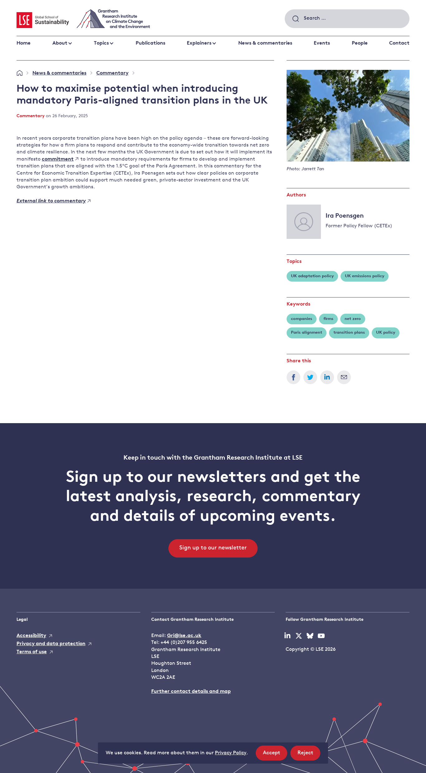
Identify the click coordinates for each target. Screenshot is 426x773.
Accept (275, 755)
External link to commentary (51, 201)
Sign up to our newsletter (213, 548)
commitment (58, 159)
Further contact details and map (191, 691)
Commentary (112, 73)
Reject (309, 755)
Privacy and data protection (51, 643)
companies (301, 319)
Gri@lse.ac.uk (184, 635)
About (59, 43)
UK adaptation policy (312, 276)
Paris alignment (306, 333)
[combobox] (347, 18)
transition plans (349, 333)
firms (328, 319)
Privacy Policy (230, 753)
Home (24, 43)
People (360, 43)
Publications (150, 43)
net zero (353, 319)
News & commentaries (265, 43)
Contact (399, 43)
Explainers (199, 43)
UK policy (385, 333)
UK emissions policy (364, 276)
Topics (101, 43)
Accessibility (31, 635)
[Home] (19, 73)
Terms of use (32, 652)
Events (322, 43)
